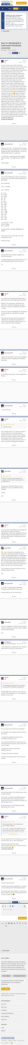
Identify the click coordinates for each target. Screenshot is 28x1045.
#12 (25, 547)
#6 (25, 352)
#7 (25, 369)
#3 (25, 172)
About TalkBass (5, 1016)
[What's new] (20, 8)
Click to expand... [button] (14, 834)
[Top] (10, 1043)
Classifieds (4, 1010)
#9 (25, 419)
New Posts (4, 1007)
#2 (25, 143)
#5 (25, 293)
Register (3, 1030)
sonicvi (4, 50)
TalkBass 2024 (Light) (8, 1038)
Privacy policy (20, 1040)
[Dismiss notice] (25, 14)
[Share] (23, 60)
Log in (12, 23)
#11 (25, 525)
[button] (2, 8)
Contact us (4, 1019)
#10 (25, 470)
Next (14, 53)
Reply (14, 123)
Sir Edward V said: (7, 683)
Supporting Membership (7, 1013)
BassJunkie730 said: (7, 424)
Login (2, 1027)
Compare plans (18, 26)
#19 (25, 816)
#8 (25, 405)
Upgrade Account (21, 3)
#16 (25, 677)
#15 (25, 642)
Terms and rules (12, 1040)
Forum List (3, 1004)
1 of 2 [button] (9, 53)
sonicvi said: (5, 476)
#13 (25, 582)
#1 (25, 60)
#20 (25, 878)
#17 (25, 724)
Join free (8, 23)
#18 (25, 787)
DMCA (6, 1043)
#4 (25, 250)
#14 (25, 621)
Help (3, 1043)
